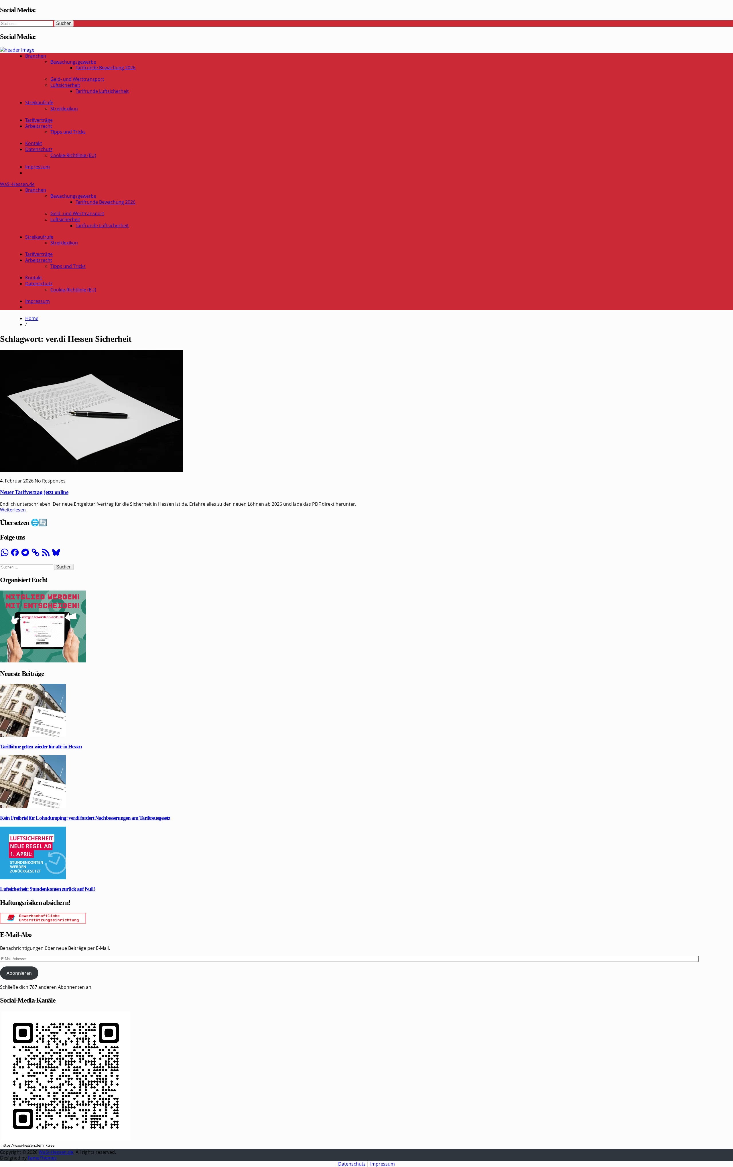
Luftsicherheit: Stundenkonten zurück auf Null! (47, 889)
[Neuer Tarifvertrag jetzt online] (91, 470)
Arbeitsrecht (38, 126)
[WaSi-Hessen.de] (17, 50)
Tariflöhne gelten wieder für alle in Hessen (41, 747)
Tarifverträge (39, 120)
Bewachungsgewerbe (73, 62)
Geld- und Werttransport (77, 79)
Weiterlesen (13, 510)
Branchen (35, 56)
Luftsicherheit (65, 85)
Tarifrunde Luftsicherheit (102, 91)
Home (31, 318)
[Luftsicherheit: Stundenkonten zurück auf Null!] (33, 877)
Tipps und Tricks (68, 132)
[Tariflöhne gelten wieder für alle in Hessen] (33, 735)
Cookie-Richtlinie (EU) (73, 155)
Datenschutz (38, 149)
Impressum (37, 167)
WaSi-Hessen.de (17, 184)
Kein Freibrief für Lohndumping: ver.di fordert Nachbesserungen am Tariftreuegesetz (85, 818)
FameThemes (42, 1158)
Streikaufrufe (39, 102)
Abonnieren (19, 973)
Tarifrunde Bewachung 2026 (105, 67)
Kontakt (33, 143)
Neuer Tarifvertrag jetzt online (34, 492)
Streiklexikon (64, 108)
